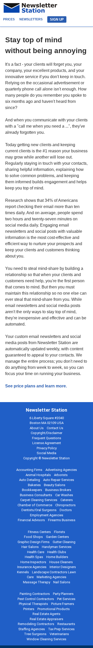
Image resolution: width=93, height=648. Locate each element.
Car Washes (64, 495)
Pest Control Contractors (36, 599)
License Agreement (46, 443)
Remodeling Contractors (36, 624)
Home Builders (57, 557)
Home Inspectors (33, 562)
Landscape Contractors (49, 572)
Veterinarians (59, 634)
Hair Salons (30, 547)
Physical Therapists (33, 604)
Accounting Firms (29, 470)
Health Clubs (56, 552)
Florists (59, 532)
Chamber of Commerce (35, 505)
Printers (28, 609)
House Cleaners (61, 562)
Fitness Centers (39, 532)
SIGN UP (57, 19)
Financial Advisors (31, 520)
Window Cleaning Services (46, 639)
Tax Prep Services (61, 629)
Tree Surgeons (35, 634)
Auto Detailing (29, 480)
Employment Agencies (46, 515)
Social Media (46, 453)
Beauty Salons (54, 485)
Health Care (35, 552)
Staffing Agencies (31, 629)
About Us (37, 428)
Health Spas (34, 557)
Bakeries (34, 485)
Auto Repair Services (58, 480)
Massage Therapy (36, 582)
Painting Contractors (35, 594)
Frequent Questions (46, 438)
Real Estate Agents (46, 614)
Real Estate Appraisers (46, 619)
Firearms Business (61, 520)
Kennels (23, 572)
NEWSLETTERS (31, 19)
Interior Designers (63, 567)
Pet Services (66, 599)
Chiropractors (65, 505)
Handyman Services (57, 547)
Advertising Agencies (61, 470)
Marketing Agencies (51, 577)
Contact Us (55, 428)
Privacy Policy (47, 448)
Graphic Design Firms (34, 542)
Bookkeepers (32, 490)
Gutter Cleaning (64, 542)
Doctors (66, 510)
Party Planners (63, 594)
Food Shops (33, 537)
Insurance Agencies (32, 567)
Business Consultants (36, 495)
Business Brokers (58, 490)
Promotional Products (53, 609)
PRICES (9, 19)
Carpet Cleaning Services (38, 500)
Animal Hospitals (38, 475)
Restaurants (66, 624)
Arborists (61, 475)
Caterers (66, 500)
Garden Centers (57, 537)
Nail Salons (61, 582)
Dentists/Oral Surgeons (39, 510)
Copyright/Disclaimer (46, 433)
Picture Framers (62, 604)
